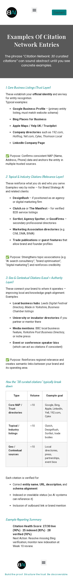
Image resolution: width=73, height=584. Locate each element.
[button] (34, 10)
